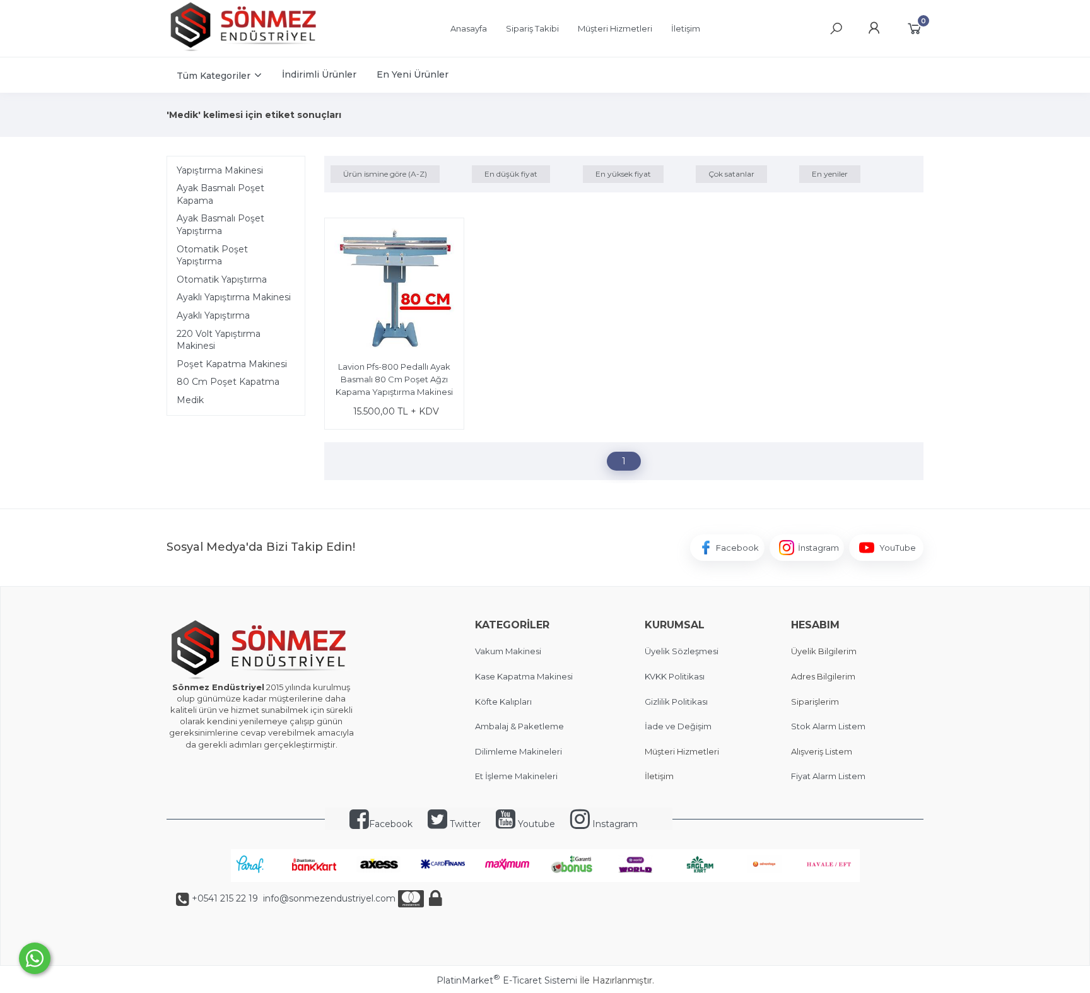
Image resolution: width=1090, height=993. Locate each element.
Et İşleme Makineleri (516, 776)
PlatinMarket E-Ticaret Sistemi (507, 980)
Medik (190, 400)
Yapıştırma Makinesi (220, 170)
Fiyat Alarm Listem (828, 776)
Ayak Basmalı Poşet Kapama (220, 194)
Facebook (391, 824)
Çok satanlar (731, 174)
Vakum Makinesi (508, 651)
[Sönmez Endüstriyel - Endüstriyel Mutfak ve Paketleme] (245, 50)
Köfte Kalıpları (503, 701)
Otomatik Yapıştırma (222, 279)
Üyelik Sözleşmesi (681, 651)
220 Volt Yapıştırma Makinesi (219, 340)
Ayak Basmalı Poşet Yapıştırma (220, 225)
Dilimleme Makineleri (518, 751)
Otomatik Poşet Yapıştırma (212, 255)
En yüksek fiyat (623, 174)
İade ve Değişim (678, 726)
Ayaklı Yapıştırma (213, 315)
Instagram (614, 824)
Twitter (464, 824)
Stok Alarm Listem (828, 726)
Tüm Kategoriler (213, 75)
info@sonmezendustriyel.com (328, 898)
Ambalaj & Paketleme (519, 726)
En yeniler (830, 174)
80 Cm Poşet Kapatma (228, 381)
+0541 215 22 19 (225, 898)
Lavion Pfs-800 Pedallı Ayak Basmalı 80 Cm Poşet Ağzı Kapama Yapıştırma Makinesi (394, 378)
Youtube (535, 824)
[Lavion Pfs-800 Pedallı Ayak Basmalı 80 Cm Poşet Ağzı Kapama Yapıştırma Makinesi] (394, 289)
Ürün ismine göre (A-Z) (385, 174)
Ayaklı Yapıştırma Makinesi (234, 297)
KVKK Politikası (675, 676)
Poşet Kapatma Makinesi (232, 364)
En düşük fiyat (510, 174)
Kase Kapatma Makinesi (524, 676)
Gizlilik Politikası (676, 701)
